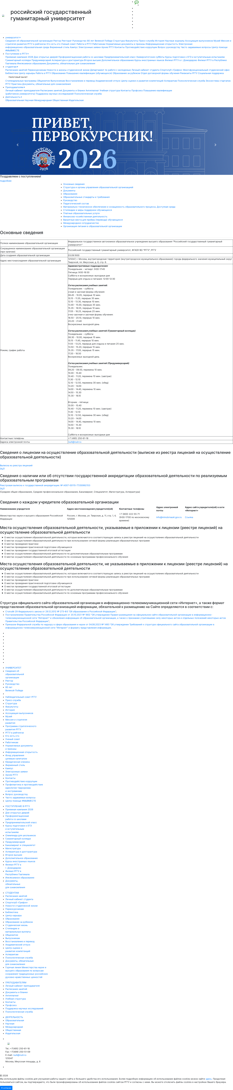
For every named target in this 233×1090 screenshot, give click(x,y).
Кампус (74, 47)
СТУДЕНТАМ (12, 892)
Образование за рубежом (126, 73)
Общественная (60, 100)
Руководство (79, 40)
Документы (69, 190)
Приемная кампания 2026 (19, 57)
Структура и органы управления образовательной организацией (98, 187)
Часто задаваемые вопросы (196, 47)
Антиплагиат (92, 90)
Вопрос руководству (169, 47)
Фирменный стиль (59, 47)
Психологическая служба (191, 80)
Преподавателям (14, 87)
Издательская (76, 100)
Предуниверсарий (41, 60)
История (159, 40)
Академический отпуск (107, 80)
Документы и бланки (74, 90)
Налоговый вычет (18, 77)
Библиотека (11, 73)
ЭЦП (2, 468)
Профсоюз (137, 90)
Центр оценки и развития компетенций (142, 80)
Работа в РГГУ (84, 44)
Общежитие (43, 80)
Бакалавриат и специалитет (20, 845)
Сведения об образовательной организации (29, 40)
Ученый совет (68, 44)
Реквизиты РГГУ (188, 73)
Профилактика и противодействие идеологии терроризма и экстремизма (24, 787)
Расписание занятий (16, 70)
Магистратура (13, 848)
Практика (16, 84)
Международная (43, 100)
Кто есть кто (54, 44)
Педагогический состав (76, 203)
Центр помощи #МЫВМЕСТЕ (20, 800)
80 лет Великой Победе (99, 40)
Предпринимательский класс (120, 57)
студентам (11, 66)
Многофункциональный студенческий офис (206, 70)
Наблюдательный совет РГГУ (21, 697)
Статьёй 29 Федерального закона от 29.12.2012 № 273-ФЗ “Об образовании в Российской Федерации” (60, 611)
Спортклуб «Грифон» (171, 70)
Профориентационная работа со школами (81, 57)
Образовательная (14, 100)
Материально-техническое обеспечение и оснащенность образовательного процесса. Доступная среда (119, 206)
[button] (17, 144)
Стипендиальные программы (21, 80)
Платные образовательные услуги (81, 213)
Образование (59, 73)
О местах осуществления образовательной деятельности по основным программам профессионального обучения (66, 556)
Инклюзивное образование (31, 63)
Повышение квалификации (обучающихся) (89, 73)
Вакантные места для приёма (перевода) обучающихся (93, 219)
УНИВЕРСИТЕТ (13, 667)
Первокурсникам (37, 70)
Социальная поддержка (211, 73)
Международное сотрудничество (81, 223)
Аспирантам (170, 80)
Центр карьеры (27, 73)
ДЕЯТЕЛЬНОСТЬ (14, 1017)
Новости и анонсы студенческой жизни (68, 70)
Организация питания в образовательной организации (92, 226)
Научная (29, 100)
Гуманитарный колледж (18, 60)
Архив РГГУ (107, 47)
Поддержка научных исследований (55, 93)
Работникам (98, 44)
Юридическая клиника (17, 761)
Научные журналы (174, 40)
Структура (119, 40)
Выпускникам (58, 80)
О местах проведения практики (21, 543)
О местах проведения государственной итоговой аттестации (37, 550)
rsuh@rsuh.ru (74, 442)
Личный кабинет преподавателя (22, 90)
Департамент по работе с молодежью (110, 70)
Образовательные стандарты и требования (86, 197)
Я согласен (6, 1088)
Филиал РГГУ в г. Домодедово (181, 60)
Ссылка (189, 517)
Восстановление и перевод (80, 80)
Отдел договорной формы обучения (160, 73)
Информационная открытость (162, 44)
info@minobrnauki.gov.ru (169, 517)
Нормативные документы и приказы (125, 44)
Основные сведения (74, 184)
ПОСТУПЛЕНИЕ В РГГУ (17, 806)
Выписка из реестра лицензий (16, 465)
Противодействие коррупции (141, 47)
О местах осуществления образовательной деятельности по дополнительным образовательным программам (63, 553)
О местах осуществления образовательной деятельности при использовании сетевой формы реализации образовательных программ (77, 540)
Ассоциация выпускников (199, 40)
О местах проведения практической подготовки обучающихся (38, 547)
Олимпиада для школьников (20, 835)
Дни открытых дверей (46, 57)
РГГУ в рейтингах (36, 44)
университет (12, 37)
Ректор (57, 40)
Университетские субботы (150, 57)
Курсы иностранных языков (149, 60)
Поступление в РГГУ (16, 53)
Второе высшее (92, 60)
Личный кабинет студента (145, 70)
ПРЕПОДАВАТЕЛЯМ (15, 982)
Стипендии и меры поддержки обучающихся (87, 210)
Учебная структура (110, 90)
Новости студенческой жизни (21, 905)
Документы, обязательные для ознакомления (71, 63)
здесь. (209, 1078)
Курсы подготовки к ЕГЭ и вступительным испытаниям (195, 57)
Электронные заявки (89, 47)
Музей (217, 40)
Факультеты (131, 40)
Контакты (119, 47)
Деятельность (13, 97)
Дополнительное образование (118, 60)
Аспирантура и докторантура (67, 60)
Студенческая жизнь (16, 925)
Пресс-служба (146, 40)
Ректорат (67, 40)
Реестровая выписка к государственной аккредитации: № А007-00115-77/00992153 (45, 485)
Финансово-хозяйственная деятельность (85, 216)
